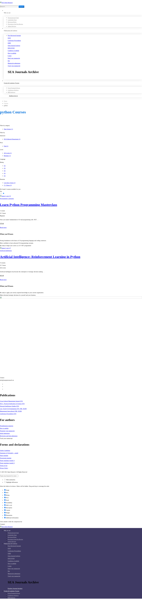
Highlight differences (12, 482)
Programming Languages (7, 198)
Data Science (8, 129)
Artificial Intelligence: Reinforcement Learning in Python (40, 257)
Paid (6, 146)
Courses (6, 103)
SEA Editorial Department (12, 139)
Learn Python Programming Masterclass (28, 204)
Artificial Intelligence (6, 250)
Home (5, 101)
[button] (75, 78)
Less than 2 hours (9, 183)
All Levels (8, 153)
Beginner (7, 155)
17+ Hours (8, 185)
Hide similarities (10, 480)
